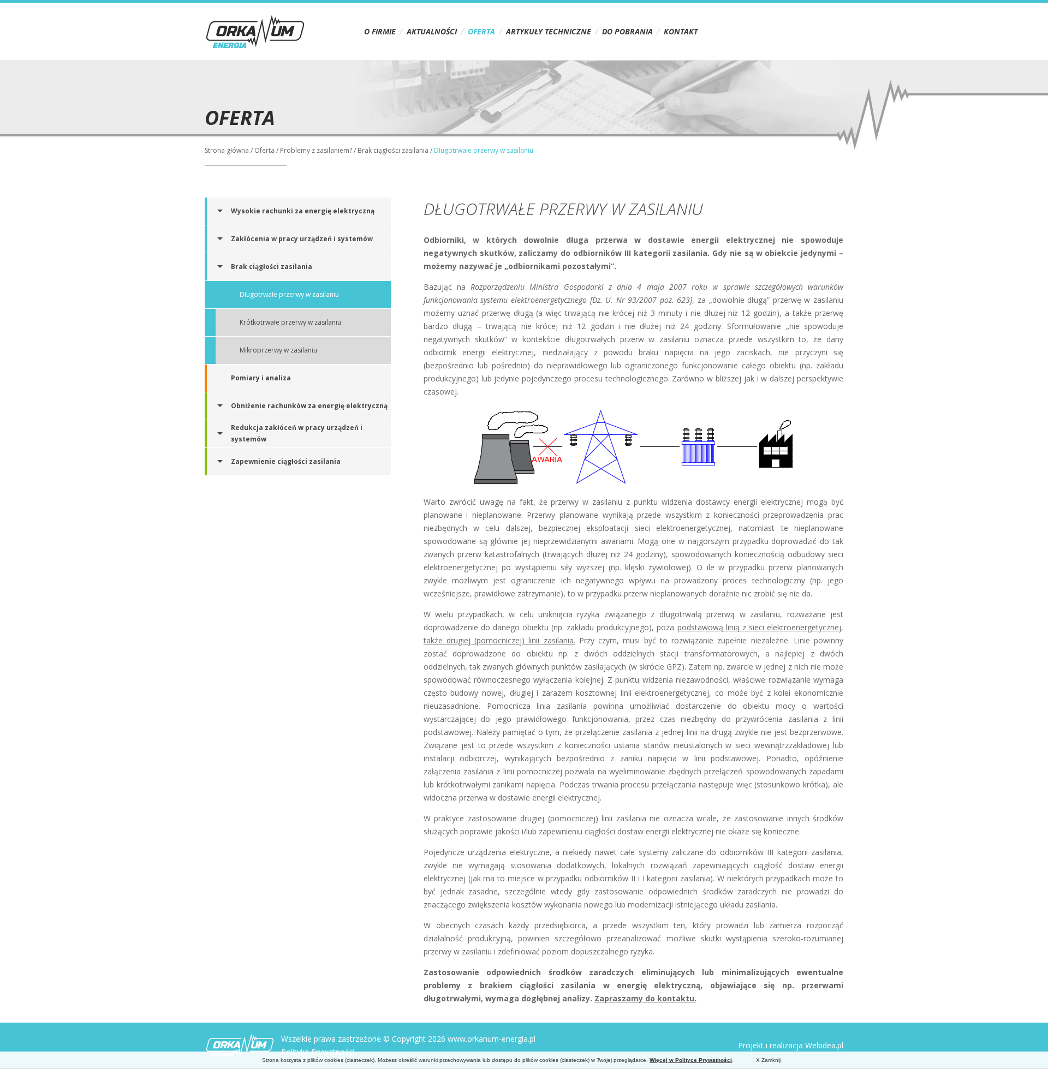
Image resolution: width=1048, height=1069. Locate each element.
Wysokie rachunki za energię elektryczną (302, 211)
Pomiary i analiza (261, 378)
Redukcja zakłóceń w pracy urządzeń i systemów (296, 433)
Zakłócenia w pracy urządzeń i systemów (302, 238)
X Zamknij (768, 1060)
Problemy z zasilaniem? (316, 150)
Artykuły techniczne (548, 31)
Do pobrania (627, 31)
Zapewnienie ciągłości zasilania (286, 461)
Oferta (481, 31)
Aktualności (432, 31)
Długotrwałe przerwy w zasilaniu (289, 294)
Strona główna (227, 150)
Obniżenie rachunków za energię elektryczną (309, 405)
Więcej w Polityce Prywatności (691, 1060)
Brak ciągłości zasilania (393, 150)
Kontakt (681, 31)
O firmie (380, 31)
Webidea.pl (824, 1045)
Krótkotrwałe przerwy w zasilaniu (290, 322)
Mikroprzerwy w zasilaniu (278, 350)
